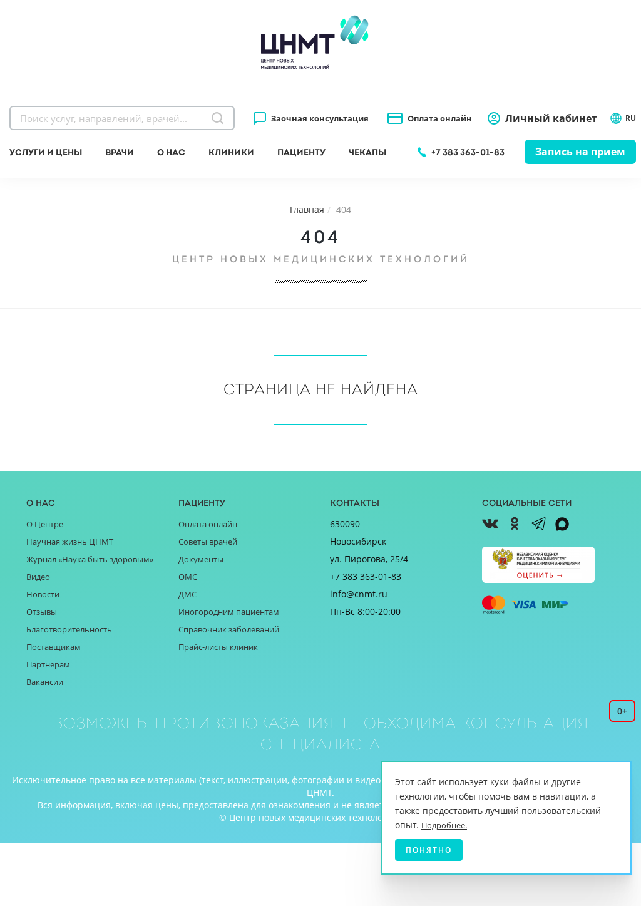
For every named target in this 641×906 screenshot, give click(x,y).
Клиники (231, 152)
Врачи (119, 152)
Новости (42, 594)
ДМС (187, 594)
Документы (200, 559)
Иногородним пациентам (228, 611)
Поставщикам (53, 646)
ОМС (187, 576)
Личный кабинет (551, 118)
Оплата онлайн (440, 118)
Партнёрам (48, 664)
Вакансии (44, 681)
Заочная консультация (320, 118)
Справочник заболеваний (228, 629)
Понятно (429, 850)
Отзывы (41, 611)
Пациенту (301, 152)
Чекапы (367, 152)
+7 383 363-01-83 (468, 152)
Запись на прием (580, 151)
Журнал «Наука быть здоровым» (89, 559)
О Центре (44, 524)
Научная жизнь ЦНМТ (69, 541)
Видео (38, 576)
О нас (171, 152)
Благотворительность (69, 629)
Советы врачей (207, 541)
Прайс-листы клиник (218, 646)
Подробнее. (444, 825)
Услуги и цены (45, 152)
